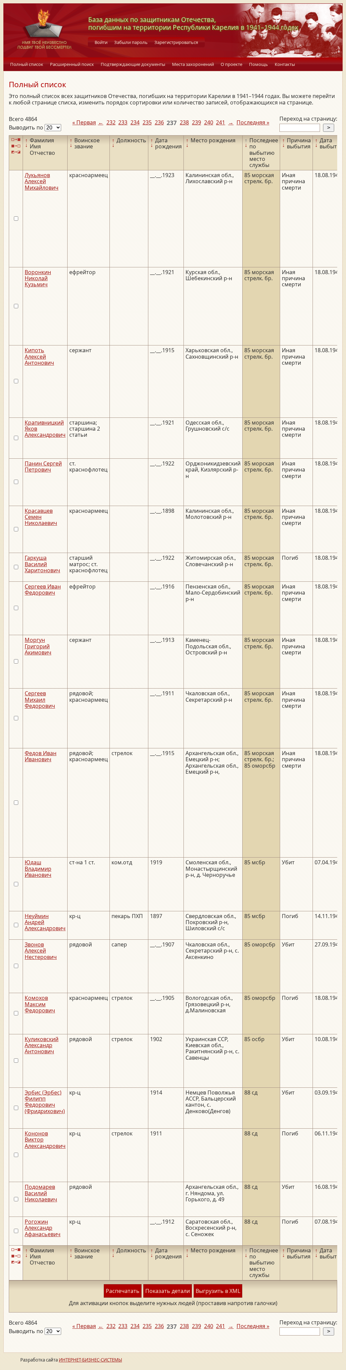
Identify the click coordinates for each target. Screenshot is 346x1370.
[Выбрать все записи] (16, 139)
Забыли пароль (131, 42)
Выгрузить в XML (218, 1291)
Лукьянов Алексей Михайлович (41, 181)
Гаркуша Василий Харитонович (42, 564)
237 (172, 123)
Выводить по (27, 127)
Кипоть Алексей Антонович (39, 356)
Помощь (258, 64)
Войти (101, 42)
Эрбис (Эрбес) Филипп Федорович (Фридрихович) (45, 1102)
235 (147, 122)
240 (208, 122)
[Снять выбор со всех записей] (16, 145)
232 (111, 122)
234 (135, 122)
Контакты (285, 64)
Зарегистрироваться (176, 42)
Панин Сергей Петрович (43, 466)
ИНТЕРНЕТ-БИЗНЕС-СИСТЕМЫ (90, 1360)
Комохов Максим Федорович (40, 1004)
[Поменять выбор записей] (16, 152)
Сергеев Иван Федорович (43, 589)
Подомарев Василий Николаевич (41, 1193)
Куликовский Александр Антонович (41, 1045)
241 (220, 122)
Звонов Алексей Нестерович (41, 951)
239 (196, 122)
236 (159, 122)
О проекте (231, 64)
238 (184, 122)
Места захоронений (193, 64)
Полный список (26, 64)
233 (122, 122)
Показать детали (167, 1291)
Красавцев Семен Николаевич (41, 517)
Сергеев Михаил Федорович (40, 700)
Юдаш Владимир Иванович (38, 869)
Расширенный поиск (72, 64)
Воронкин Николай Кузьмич (38, 278)
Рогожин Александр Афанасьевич (42, 1228)
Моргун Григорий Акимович (38, 646)
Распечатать (123, 1291)
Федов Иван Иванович (40, 756)
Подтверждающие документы (133, 64)
